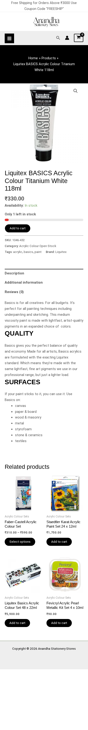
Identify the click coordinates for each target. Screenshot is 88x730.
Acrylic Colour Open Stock (37, 246)
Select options (20, 541)
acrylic (17, 252)
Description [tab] (14, 273)
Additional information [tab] (24, 282)
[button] (58, 38)
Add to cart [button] (59, 541)
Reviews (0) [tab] (14, 292)
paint (38, 252)
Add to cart (18, 228)
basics (28, 252)
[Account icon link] (67, 38)
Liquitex (61, 252)
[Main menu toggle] (9, 38)
